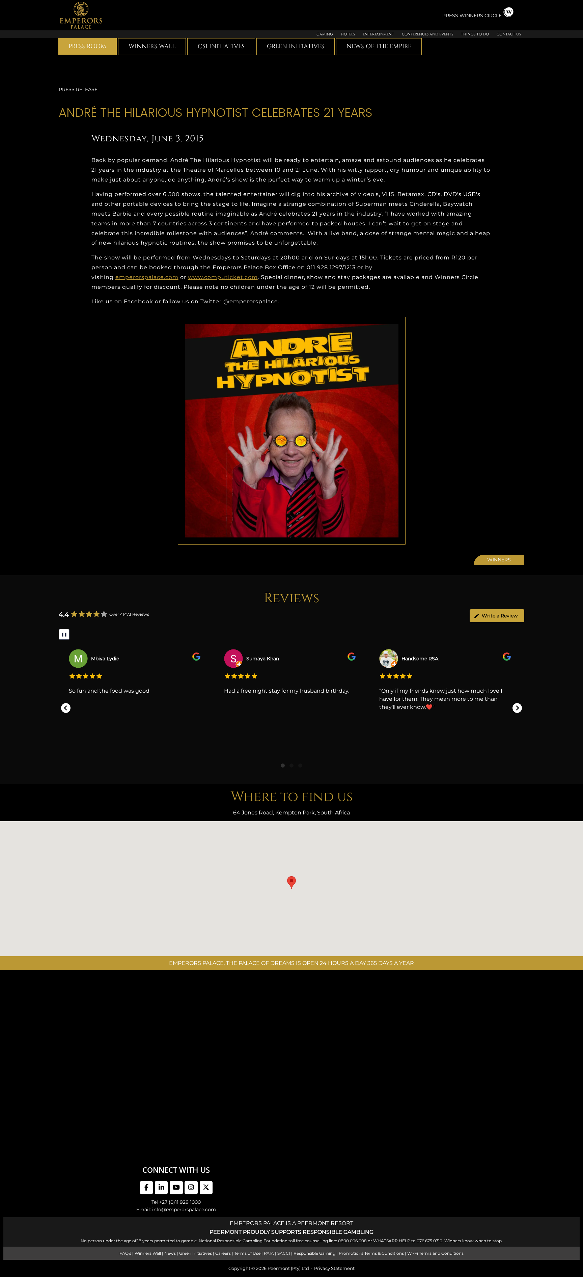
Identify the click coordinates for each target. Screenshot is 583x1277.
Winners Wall (152, 46)
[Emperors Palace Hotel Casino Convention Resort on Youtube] (176, 1187)
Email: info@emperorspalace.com (176, 1209)
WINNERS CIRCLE (481, 15)
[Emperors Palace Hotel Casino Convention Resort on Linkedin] (161, 1187)
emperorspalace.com (146, 277)
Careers (223, 1253)
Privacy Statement (334, 1268)
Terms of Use (247, 1253)
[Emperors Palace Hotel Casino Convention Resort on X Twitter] (206, 1187)
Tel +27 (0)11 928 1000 (176, 1202)
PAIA (269, 1253)
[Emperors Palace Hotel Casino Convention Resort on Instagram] (191, 1187)
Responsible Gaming (314, 1253)
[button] (66, 708)
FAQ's (125, 1253)
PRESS (451, 15)
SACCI (283, 1253)
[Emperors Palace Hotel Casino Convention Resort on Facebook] (146, 1187)
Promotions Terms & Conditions (371, 1253)
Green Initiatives (295, 46)
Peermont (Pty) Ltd (288, 1268)
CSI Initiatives (221, 46)
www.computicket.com (223, 277)
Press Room (87, 46)
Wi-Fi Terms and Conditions (435, 1253)
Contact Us (509, 34)
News (170, 1253)
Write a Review (500, 616)
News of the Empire (378, 46)
